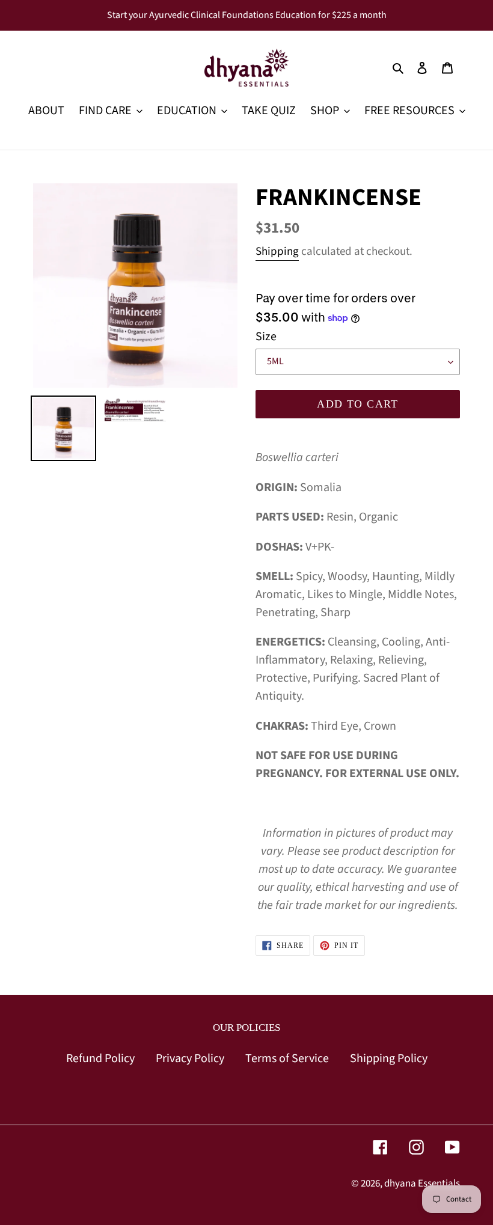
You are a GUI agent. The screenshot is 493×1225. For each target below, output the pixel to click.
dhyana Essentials (422, 1183)
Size (266, 336)
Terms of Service (287, 1058)
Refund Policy (100, 1058)
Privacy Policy (190, 1058)
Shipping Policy (388, 1058)
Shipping (277, 251)
